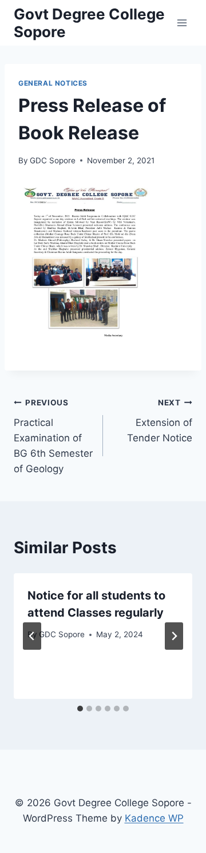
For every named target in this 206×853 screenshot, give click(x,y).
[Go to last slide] (32, 636)
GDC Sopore (53, 160)
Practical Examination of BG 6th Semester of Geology (53, 436)
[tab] (80, 708)
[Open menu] (181, 22)
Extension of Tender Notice (159, 421)
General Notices (53, 83)
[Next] (174, 636)
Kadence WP (154, 818)
